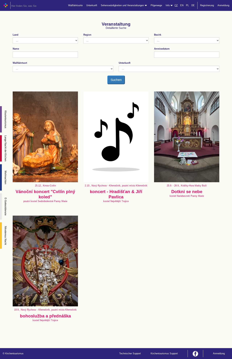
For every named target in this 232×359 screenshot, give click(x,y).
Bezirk (157, 34)
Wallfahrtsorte (75, 5)
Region (87, 34)
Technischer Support (130, 353)
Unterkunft (91, 5)
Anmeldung (223, 5)
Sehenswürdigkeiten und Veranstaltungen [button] (123, 5)
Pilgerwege (156, 5)
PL (187, 5)
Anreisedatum (162, 48)
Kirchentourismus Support (164, 353)
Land (15, 34)
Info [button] (168, 5)
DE (193, 5)
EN (181, 5)
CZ (176, 5)
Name (16, 48)
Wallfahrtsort (20, 63)
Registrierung (207, 5)
